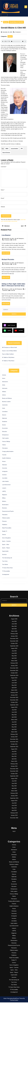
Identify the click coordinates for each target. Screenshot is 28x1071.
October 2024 (14, 673)
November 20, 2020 (7, 32)
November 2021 (14, 741)
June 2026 (14, 623)
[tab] (25, 6)
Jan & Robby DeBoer (12, 350)
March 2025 (14, 660)
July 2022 (14, 722)
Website (3, 206)
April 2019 (14, 810)
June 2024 (14, 682)
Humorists (4, 468)
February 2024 (14, 692)
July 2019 (14, 803)
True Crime (4, 561)
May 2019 (14, 808)
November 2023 (14, 700)
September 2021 (14, 746)
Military (4, 498)
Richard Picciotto (8, 259)
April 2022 (14, 729)
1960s (6, 148)
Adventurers (5, 381)
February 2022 (14, 734)
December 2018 (14, 817)
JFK (22, 148)
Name (3, 190)
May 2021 (14, 756)
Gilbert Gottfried (10, 354)
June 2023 (14, 712)
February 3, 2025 (8, 289)
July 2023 (14, 709)
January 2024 (14, 695)
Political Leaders (6, 518)
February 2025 (14, 663)
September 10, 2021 (9, 238)
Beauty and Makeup (7, 398)
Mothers (4, 501)
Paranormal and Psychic (8, 511)
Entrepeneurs (5, 434)
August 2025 (14, 648)
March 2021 (14, 761)
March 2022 (14, 731)
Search (5, 15)
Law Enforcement (6, 484)
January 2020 (14, 795)
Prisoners (4, 521)
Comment (3, 166)
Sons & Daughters (6, 537)
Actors (3, 378)
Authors (4, 395)
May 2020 (14, 785)
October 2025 (14, 643)
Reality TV (4, 531)
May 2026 (14, 626)
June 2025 (14, 653)
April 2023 (14, 717)
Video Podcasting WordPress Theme (13, 998)
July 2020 (14, 781)
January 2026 (14, 636)
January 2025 (14, 665)
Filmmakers (5, 448)
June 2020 (14, 783)
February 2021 (14, 763)
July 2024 (14, 680)
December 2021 (14, 739)
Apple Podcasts (11, 325)
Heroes (6, 22)
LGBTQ (4, 491)
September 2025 (14, 646)
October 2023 (14, 702)
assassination (14, 148)
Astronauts (4, 388)
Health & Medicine (6, 458)
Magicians (4, 494)
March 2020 (14, 790)
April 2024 (14, 687)
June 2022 (14, 724)
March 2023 (14, 719)
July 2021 (14, 751)
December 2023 (14, 697)
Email (2, 198)
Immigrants (4, 471)
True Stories (5, 564)
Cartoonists (5, 404)
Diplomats (4, 418)
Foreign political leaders (7, 451)
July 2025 (14, 650)
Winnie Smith (14, 347)
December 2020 (14, 768)
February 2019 (14, 812)
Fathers (4, 444)
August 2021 (14, 749)
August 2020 (14, 778)
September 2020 (14, 776)
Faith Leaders (5, 438)
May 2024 (14, 685)
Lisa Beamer (6, 235)
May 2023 (14, 714)
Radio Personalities (6, 527)
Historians (4, 464)
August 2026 (14, 619)
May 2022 (14, 727)
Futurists (4, 454)
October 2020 (14, 773)
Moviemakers (5, 504)
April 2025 (14, 658)
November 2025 (14, 641)
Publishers (4, 524)
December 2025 (14, 638)
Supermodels (5, 551)
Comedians (5, 411)
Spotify (9, 330)
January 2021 (14, 766)
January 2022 (14, 736)
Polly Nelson (11, 357)
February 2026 (14, 633)
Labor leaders (5, 481)
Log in (14, 831)
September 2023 (14, 704)
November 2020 (14, 771)
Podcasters (4, 514)
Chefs (3, 408)
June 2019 (14, 805)
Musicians (4, 508)
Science (4, 534)
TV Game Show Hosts (7, 567)
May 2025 (14, 655)
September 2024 (14, 675)
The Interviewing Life (7, 557)
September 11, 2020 (9, 262)
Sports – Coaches (6, 541)
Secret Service (6, 152)
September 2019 (14, 798)
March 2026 (14, 631)
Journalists (4, 478)
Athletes (4, 391)
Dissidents (4, 421)
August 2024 (14, 677)
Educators (4, 431)
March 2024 (14, 690)
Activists (4, 375)
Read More (6, 253)
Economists (5, 428)
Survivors (4, 554)
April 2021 (14, 758)
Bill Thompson (20, 238)
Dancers (4, 414)
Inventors (4, 474)
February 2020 (14, 793)
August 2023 (14, 707)
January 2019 (14, 815)
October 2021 (14, 744)
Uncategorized (5, 574)
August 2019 (14, 800)
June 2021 (14, 754)
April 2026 (14, 628)
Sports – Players (6, 547)
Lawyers (4, 488)
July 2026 (14, 621)
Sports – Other (5, 544)
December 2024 (14, 668)
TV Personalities (6, 571)
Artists (3, 385)
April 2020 (14, 788)
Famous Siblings (6, 441)
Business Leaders (6, 401)
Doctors (4, 424)
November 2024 (14, 670)
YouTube (21, 330)
